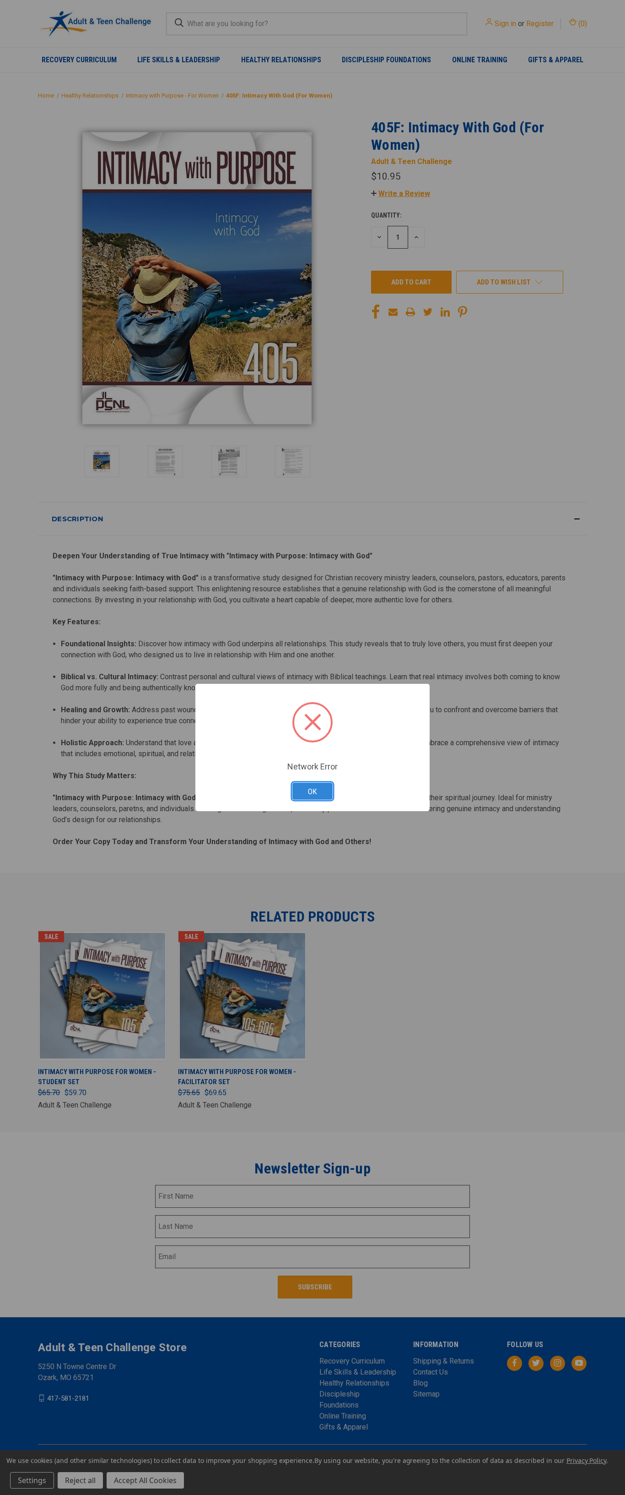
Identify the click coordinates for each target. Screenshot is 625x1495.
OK (312, 791)
